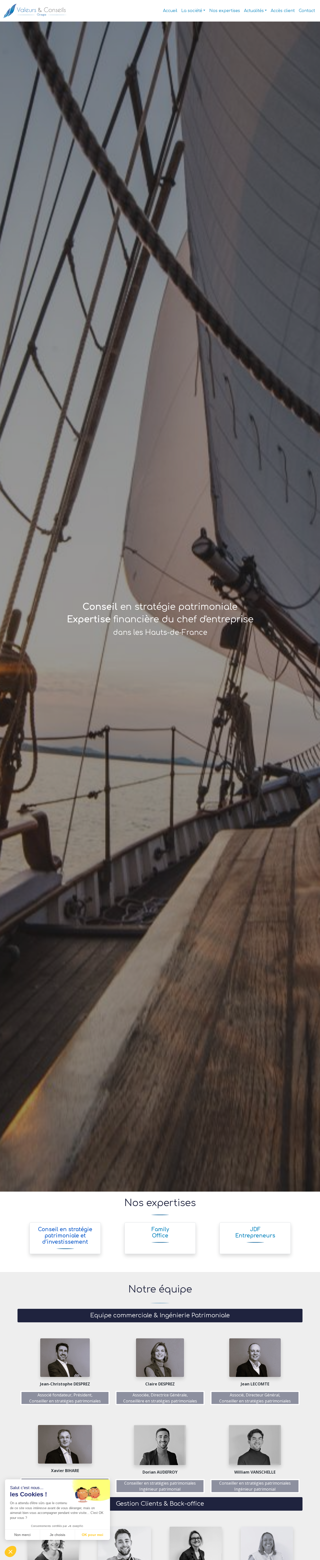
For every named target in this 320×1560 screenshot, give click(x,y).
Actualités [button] (254, 11)
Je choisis (57, 1535)
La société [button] (191, 11)
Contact (307, 11)
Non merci (22, 1535)
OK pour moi (92, 1535)
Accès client (283, 11)
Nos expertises (224, 11)
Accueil (170, 11)
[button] (10, 1551)
